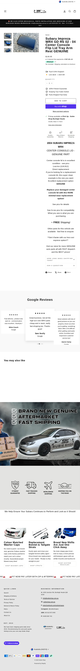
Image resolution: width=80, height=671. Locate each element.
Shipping (57, 64)
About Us (7, 615)
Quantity (50, 79)
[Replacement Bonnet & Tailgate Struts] (40, 533)
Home (47, 35)
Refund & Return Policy (11, 606)
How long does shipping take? (60, 259)
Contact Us (7, 612)
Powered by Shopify (40, 663)
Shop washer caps (14, 565)
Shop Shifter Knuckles (64, 563)
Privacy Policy (8, 602)
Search (6, 593)
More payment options (61, 111)
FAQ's (6, 609)
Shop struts (36, 565)
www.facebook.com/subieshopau (53, 605)
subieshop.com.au (49, 602)
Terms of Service (9, 599)
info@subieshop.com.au (50, 598)
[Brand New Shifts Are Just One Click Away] (64, 533)
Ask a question (55, 265)
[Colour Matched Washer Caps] (15, 533)
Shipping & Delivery (10, 596)
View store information (55, 125)
